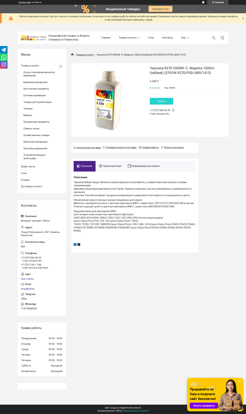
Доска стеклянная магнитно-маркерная (39, 74)
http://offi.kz (27, 279)
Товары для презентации (37, 102)
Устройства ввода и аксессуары (34, 157)
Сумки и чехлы (31, 128)
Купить (162, 101)
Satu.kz (137, 408)
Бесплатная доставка (89, 147)
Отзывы (25, 180)
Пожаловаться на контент (136, 411)
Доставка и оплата (31, 186)
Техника (27, 108)
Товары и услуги (128, 37)
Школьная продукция (35, 141)
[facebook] (75, 245)
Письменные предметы (36, 121)
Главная (106, 37)
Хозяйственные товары (36, 135)
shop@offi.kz (28, 288)
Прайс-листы (28, 166)
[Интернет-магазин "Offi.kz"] (33, 37)
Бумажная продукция (35, 82)
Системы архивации (34, 95)
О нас (151, 37)
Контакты (167, 37)
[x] (78, 245)
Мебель (27, 115)
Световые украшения (35, 148)
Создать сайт (24, 2)
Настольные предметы (36, 88)
